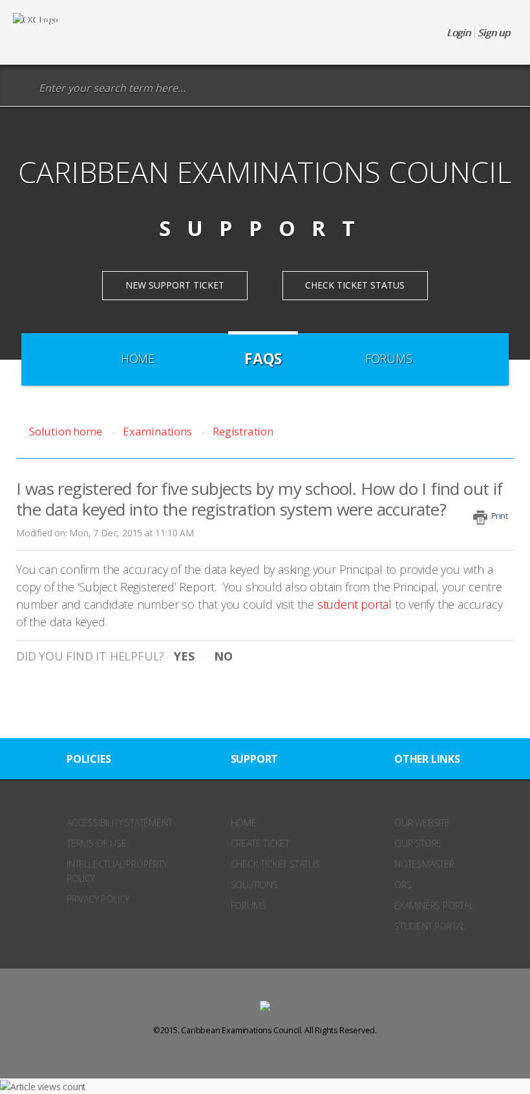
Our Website (422, 822)
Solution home (66, 431)
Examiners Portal (434, 905)
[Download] (241, 546)
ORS (402, 885)
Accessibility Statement (119, 822)
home (244, 822)
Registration (243, 431)
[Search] (22, 88)
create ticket (260, 843)
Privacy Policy (98, 899)
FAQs (263, 358)
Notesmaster (424, 864)
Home (137, 358)
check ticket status (275, 864)
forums (248, 905)
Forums (388, 358)
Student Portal (429, 926)
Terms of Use (97, 843)
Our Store (417, 843)
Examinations (157, 431)
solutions (254, 885)
